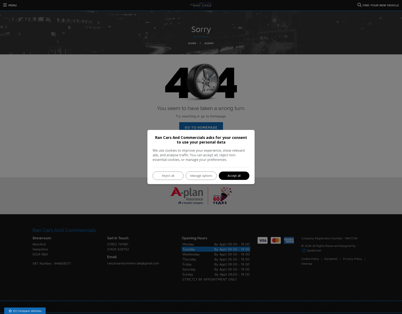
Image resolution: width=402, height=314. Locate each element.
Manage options (201, 176)
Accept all (234, 176)
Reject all (168, 176)
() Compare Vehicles (26, 311)
